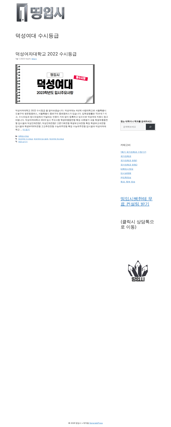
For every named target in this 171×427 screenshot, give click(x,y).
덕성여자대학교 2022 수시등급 (46, 53)
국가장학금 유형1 (129, 160)
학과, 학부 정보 (128, 182)
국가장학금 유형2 (129, 165)
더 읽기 (26, 129)
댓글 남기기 (23, 142)
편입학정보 (126, 177)
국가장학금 (126, 156)
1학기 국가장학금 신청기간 (133, 152)
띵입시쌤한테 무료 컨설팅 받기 (136, 201)
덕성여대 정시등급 (56, 139)
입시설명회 (126, 173)
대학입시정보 (23, 136)
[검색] (150, 127)
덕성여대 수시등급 (25, 139)
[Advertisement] (138, 69)
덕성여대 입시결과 (41, 139)
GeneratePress (96, 423)
